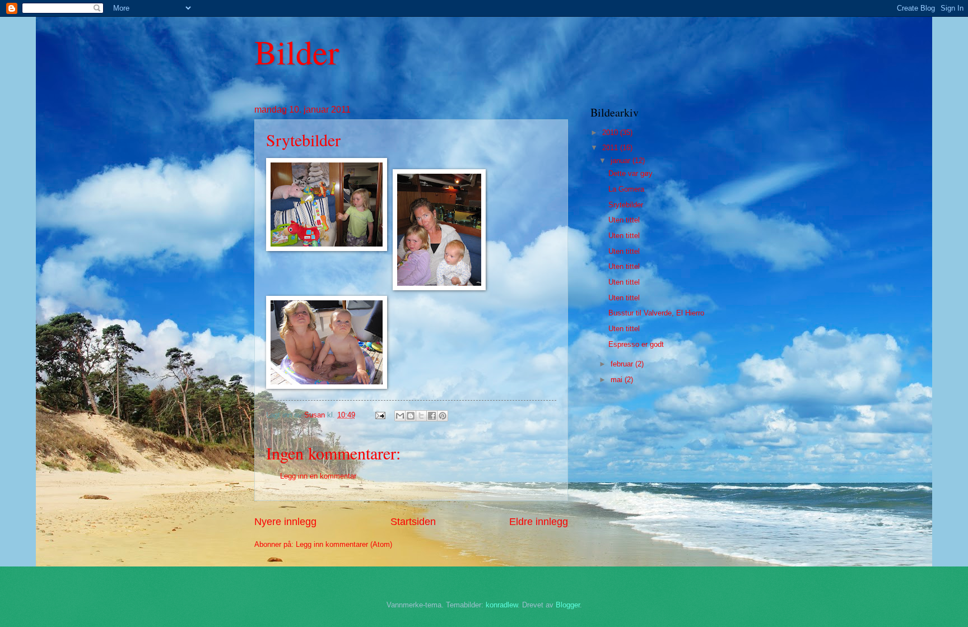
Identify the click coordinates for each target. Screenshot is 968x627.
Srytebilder (625, 205)
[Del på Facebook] (432, 415)
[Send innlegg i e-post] (380, 415)
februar (623, 364)
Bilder (296, 51)
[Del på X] (421, 415)
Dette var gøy (630, 173)
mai (618, 379)
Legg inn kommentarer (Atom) (344, 544)
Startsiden (413, 521)
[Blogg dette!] (410, 415)
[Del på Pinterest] (442, 415)
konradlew (502, 605)
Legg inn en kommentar (318, 476)
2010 (611, 132)
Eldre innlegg (538, 521)
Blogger (568, 605)
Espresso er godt (636, 344)
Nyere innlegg (285, 521)
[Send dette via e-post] (400, 415)
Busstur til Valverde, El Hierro (656, 313)
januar (621, 160)
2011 (611, 147)
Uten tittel (624, 220)
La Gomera (626, 189)
